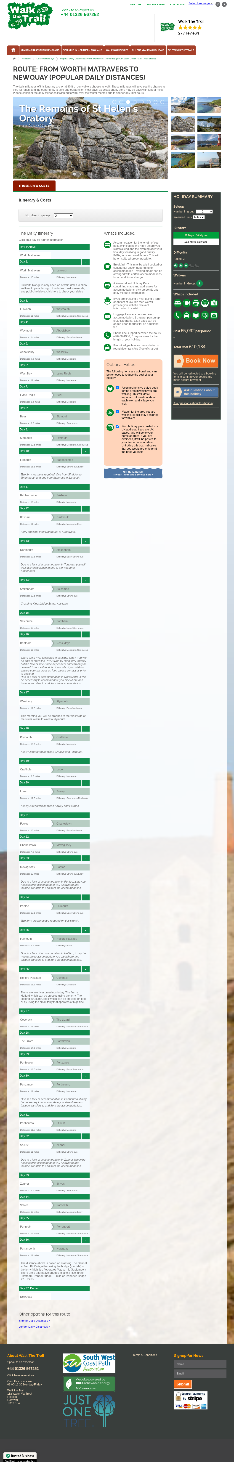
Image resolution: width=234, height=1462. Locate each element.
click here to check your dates (64, 291)
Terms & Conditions (145, 1355)
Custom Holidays (45, 58)
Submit (183, 1384)
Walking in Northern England (82, 50)
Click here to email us (20, 1375)
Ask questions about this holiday (193, 403)
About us (135, 4)
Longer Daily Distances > (34, 1326)
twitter (224, 4)
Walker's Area (155, 4)
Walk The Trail (30, 15)
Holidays (26, 58)
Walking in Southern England (40, 50)
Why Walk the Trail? (181, 50)
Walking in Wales (117, 50)
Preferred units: (182, 217)
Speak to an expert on (80, 12)
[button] (114, 100)
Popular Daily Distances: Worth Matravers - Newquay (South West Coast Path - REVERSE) (108, 58)
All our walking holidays (148, 50)
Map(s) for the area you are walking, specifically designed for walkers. (140, 415)
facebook (218, 4)
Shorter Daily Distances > (34, 1320)
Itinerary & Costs (34, 186)
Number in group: (38, 215)
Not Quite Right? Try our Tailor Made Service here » (133, 473)
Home (14, 58)
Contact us (177, 4)
